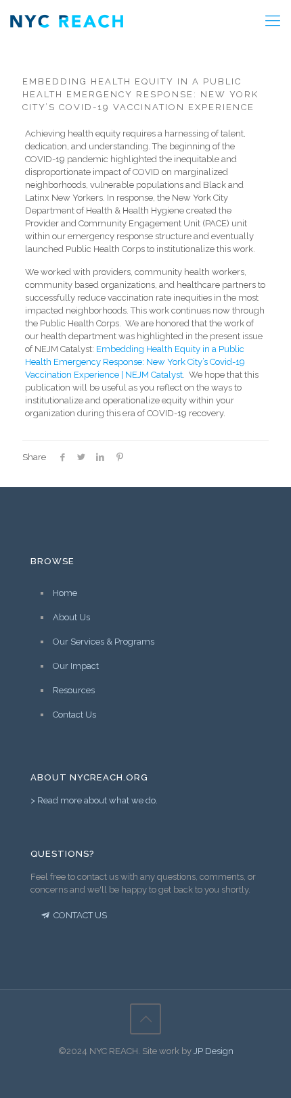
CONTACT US (79, 915)
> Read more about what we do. (94, 800)
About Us (71, 617)
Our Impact (76, 666)
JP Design (213, 1051)
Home (65, 593)
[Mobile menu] (272, 20)
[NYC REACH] (66, 20)
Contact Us (74, 714)
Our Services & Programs (103, 642)
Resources (74, 690)
